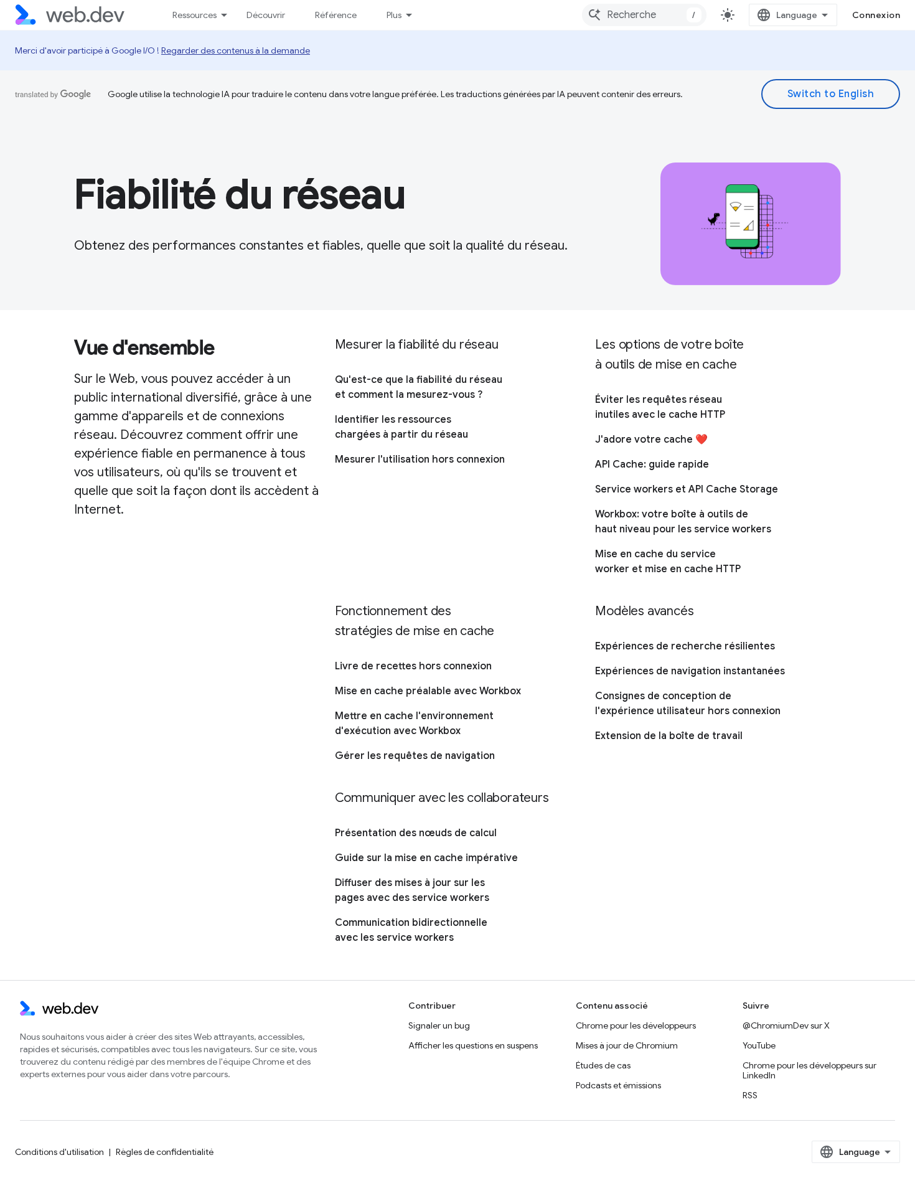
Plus (394, 15)
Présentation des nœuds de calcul (416, 833)
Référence (336, 15)
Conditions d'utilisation (59, 1152)
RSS (750, 1095)
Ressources (194, 15)
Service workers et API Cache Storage (686, 489)
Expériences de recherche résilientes (685, 646)
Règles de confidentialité (165, 1152)
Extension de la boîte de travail (669, 736)
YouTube (759, 1045)
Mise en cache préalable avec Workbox (428, 691)
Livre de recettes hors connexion (413, 666)
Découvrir (265, 15)
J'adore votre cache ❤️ (651, 439)
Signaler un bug (439, 1025)
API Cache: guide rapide (652, 464)
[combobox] (644, 15)
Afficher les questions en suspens (473, 1045)
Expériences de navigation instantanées (690, 671)
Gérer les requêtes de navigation (415, 756)
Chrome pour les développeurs (636, 1025)
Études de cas (603, 1065)
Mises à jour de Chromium (627, 1045)
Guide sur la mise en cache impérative (426, 858)
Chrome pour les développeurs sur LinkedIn (809, 1070)
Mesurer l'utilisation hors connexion (420, 459)
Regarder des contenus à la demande (235, 50)
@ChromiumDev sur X (786, 1025)
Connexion (876, 15)
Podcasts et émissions (618, 1085)
